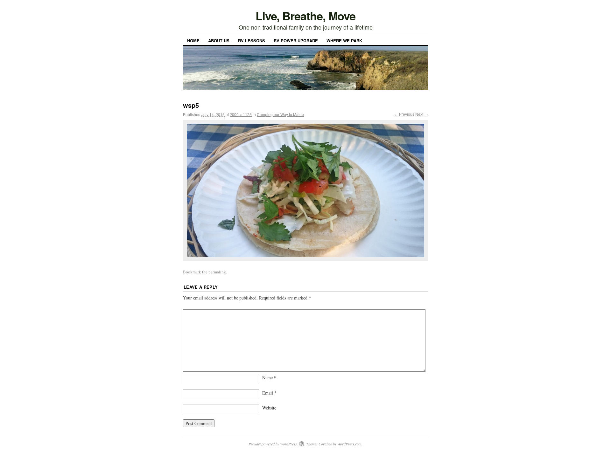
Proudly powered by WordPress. (273, 443)
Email (269, 393)
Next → (421, 114)
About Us (218, 41)
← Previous (404, 114)
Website (269, 408)
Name (269, 378)
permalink (217, 272)
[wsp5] (305, 190)
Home (193, 41)
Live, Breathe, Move (305, 15)
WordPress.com (349, 443)
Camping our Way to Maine (280, 114)
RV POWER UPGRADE (296, 41)
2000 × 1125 (241, 114)
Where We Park (344, 41)
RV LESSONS (251, 41)
